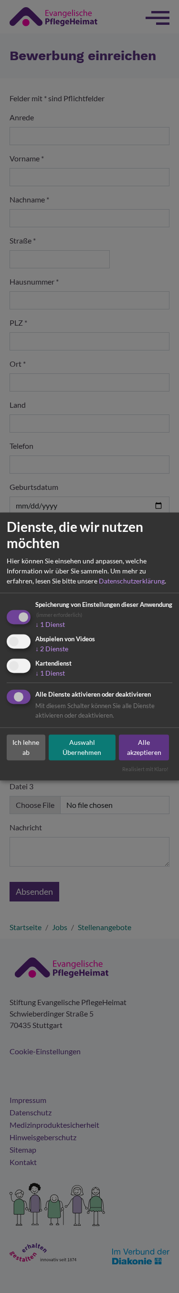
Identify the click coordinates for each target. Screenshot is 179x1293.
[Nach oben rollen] (158, 1272)
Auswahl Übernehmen (82, 747)
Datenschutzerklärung (132, 581)
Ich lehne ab (25, 747)
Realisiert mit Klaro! (145, 769)
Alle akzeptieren (144, 747)
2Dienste (51, 649)
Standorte (111, 1271)
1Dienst (50, 624)
